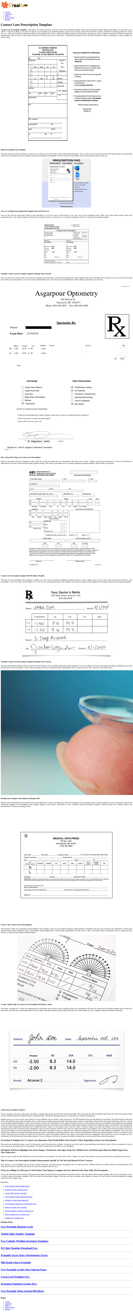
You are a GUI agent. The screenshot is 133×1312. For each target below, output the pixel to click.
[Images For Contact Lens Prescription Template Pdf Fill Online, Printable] (66, 519)
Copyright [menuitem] (8, 14)
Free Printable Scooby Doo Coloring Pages (23, 1269)
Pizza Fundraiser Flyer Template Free (17, 1214)
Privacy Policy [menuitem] (10, 18)
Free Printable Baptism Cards (17, 1226)
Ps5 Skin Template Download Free (19, 1248)
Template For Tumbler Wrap (14, 1218)
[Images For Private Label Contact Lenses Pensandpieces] (66, 865)
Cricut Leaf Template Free (15, 1276)
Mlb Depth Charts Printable (16, 1262)
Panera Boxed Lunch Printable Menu (17, 1186)
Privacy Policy (10, 1307)
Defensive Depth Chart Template (16, 1207)
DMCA (7, 1305)
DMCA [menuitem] (7, 16)
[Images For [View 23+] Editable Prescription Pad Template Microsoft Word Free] (66, 183)
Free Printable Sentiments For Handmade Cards (20, 1204)
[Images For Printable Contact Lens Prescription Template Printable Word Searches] (66, 245)
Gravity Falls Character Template (16, 1193)
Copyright (8, 1304)
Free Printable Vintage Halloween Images (18, 1197)
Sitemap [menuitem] (7, 19)
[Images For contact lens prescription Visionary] (66, 1060)
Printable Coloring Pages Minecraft (16, 1200)
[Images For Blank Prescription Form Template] (66, 93)
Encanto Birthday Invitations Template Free (19, 1211)
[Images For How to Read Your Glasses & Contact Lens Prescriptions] (66, 368)
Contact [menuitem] (7, 12)
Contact (7, 1302)
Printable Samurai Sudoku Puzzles (16, 1190)
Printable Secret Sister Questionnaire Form (24, 1255)
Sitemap (7, 1309)
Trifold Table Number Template (18, 1234)
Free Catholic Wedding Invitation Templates (24, 1241)
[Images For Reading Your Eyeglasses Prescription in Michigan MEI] (66, 732)
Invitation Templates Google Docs (19, 1283)
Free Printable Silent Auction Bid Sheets (22, 1291)
